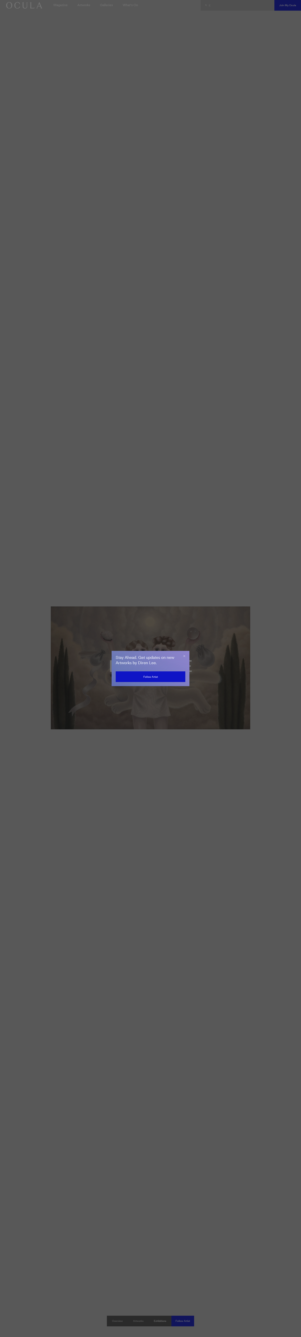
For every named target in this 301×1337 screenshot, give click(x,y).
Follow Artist (150, 676)
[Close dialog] (184, 656)
